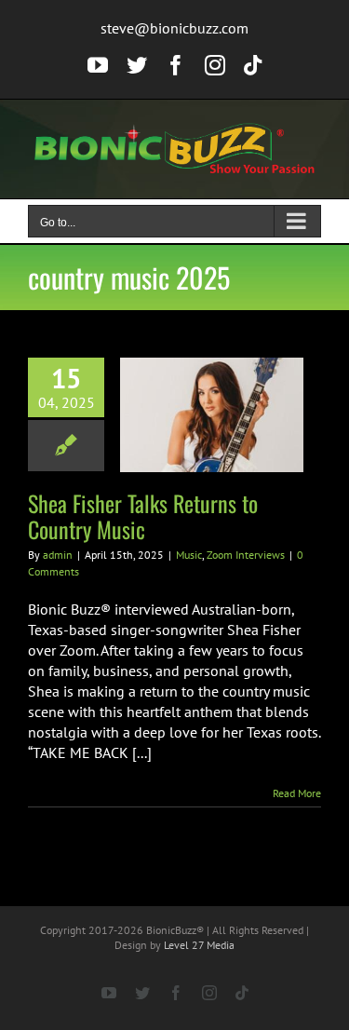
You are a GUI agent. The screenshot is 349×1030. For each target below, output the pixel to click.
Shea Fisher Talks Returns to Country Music (143, 515)
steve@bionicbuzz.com (174, 28)
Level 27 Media (199, 945)
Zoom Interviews (246, 555)
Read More (297, 793)
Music (189, 555)
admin (58, 555)
